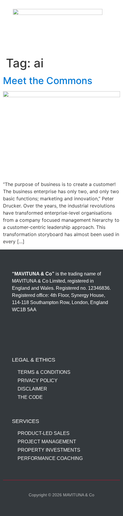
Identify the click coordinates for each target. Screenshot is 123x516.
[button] (62, 41)
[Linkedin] (20, 331)
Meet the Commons (47, 80)
